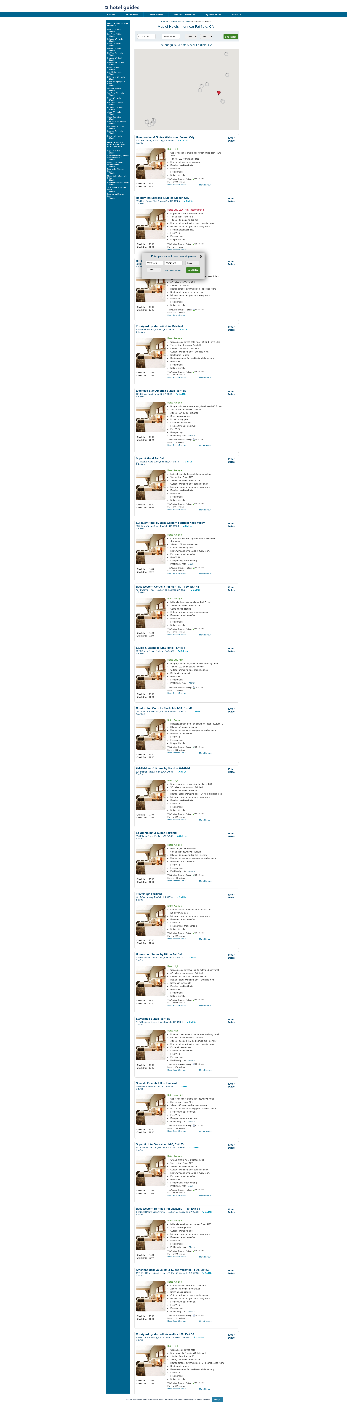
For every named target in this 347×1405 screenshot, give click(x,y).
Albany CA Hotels (114, 117)
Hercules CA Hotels (115, 58)
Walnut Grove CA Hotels (116, 122)
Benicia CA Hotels (114, 29)
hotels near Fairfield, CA (196, 45)
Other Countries (156, 15)
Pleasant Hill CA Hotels (116, 63)
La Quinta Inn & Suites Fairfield (156, 833)
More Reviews (205, 185)
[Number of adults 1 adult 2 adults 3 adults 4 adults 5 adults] (206, 36)
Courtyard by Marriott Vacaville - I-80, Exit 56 (165, 1334)
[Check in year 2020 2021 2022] (141, 41)
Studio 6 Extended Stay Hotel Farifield (160, 647)
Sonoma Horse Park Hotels (118, 183)
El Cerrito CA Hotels (115, 103)
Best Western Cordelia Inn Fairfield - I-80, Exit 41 (167, 586)
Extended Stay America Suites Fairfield (161, 390)
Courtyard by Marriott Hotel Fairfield (159, 326)
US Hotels (110, 15)
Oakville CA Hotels (114, 72)
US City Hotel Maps (174, 22)
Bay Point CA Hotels (115, 34)
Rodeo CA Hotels (114, 44)
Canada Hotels (131, 15)
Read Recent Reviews (176, 184)
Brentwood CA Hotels (115, 126)
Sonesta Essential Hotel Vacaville (157, 1083)
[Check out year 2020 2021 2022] (166, 41)
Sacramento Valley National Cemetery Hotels (118, 157)
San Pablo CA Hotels (115, 93)
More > (191, 436)
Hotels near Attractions (184, 15)
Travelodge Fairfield (149, 894)
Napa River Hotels (114, 151)
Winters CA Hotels (114, 48)
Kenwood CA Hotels (115, 131)
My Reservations (213, 15)
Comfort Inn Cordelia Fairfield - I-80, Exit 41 (164, 708)
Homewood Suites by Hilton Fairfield (159, 954)
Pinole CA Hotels (114, 67)
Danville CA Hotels (114, 136)
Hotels (163, 22)
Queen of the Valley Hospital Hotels (115, 163)
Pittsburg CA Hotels (115, 39)
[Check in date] (146, 36)
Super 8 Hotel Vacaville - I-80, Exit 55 (160, 1144)
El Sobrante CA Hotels (116, 77)
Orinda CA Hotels (114, 98)
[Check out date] (171, 36)
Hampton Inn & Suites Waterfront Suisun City (165, 137)
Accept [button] (217, 1399)
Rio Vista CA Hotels (115, 53)
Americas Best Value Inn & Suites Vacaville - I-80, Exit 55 (172, 1269)
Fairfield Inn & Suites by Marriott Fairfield (163, 768)
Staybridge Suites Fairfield (153, 1018)
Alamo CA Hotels (114, 112)
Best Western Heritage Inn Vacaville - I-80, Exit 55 (168, 1208)
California (187, 22)
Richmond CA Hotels (115, 107)
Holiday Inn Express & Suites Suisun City (162, 197)
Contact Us (236, 15)
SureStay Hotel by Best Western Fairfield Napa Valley (170, 522)
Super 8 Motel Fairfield (150, 458)
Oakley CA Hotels (114, 88)
